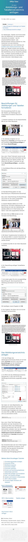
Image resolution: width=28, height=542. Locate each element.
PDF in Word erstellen (11, 478)
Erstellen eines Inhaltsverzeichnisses (11, 46)
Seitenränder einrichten (11, 472)
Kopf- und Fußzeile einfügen (12, 475)
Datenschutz (12, 530)
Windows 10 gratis (19, 530)
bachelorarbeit (12, 520)
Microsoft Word (5, 522)
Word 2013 (8, 524)
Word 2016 (14, 524)
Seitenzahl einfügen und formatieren (15, 473)
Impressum (7, 530)
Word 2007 (17, 522)
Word (10, 518)
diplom (19, 520)
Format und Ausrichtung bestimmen (14, 470)
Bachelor (5, 520)
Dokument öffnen (9, 463)
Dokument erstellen (10, 466)
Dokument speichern (10, 468)
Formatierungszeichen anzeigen (13, 461)
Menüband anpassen (10, 465)
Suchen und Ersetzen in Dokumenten (15, 477)
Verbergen (10, 24)
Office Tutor (14, 1)
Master (23, 520)
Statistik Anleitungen (21, 539)
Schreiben (5, 518)
